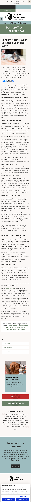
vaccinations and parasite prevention (10, 300)
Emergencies (7, 10)
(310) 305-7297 (16, 3)
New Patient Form (8, 347)
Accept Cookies (8, 499)
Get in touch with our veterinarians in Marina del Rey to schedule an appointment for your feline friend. (16, 327)
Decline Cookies (22, 499)
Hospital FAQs (7, 343)
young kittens (20, 84)
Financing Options (8, 351)
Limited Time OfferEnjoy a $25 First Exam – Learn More (15, 23)
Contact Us (15, 466)
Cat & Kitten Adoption (16, 403)
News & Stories (5, 356)
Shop (7, 6)
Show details (23, 496)
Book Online (23, 6)
